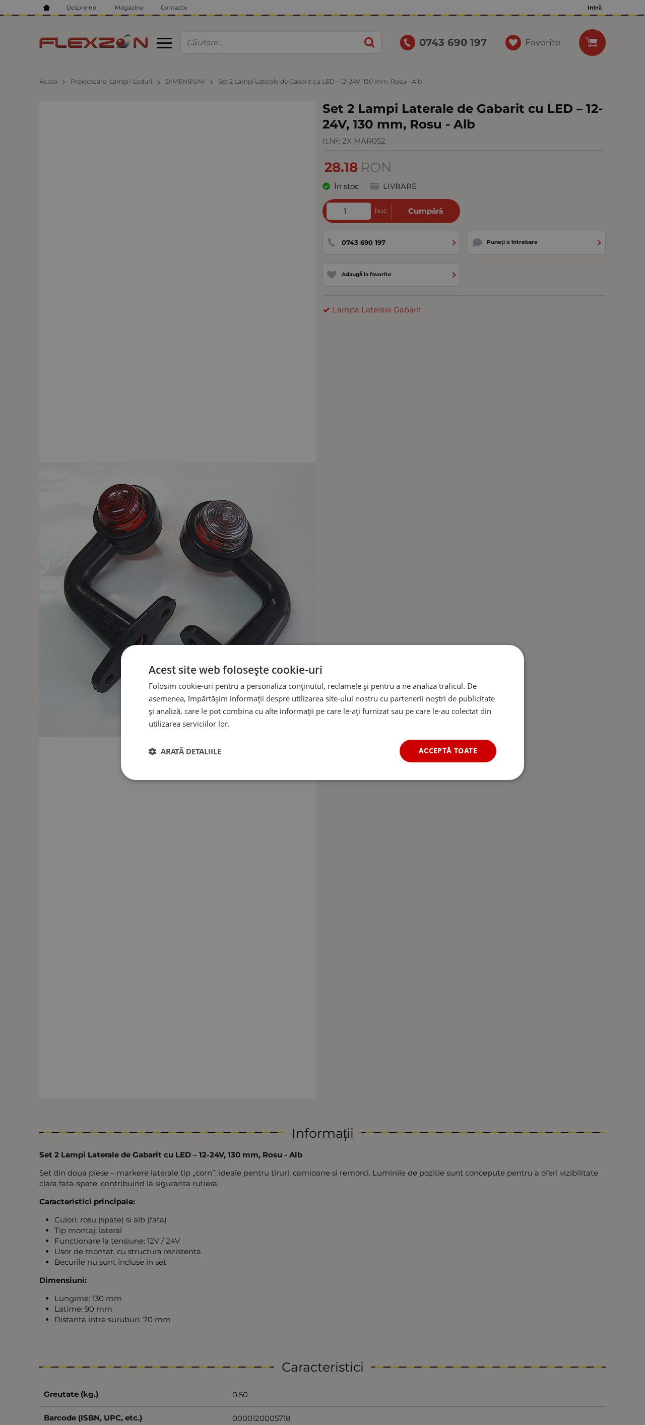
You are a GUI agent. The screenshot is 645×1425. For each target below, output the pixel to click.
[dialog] (322, 712)
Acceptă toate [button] (448, 750)
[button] (185, 751)
